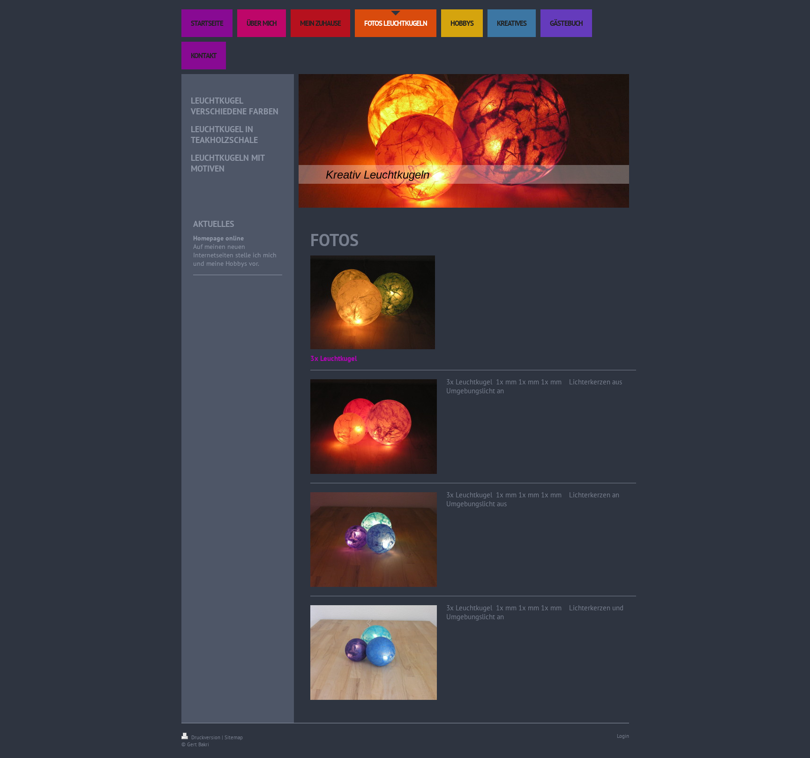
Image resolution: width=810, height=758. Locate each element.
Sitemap (234, 737)
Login (623, 736)
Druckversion (206, 737)
